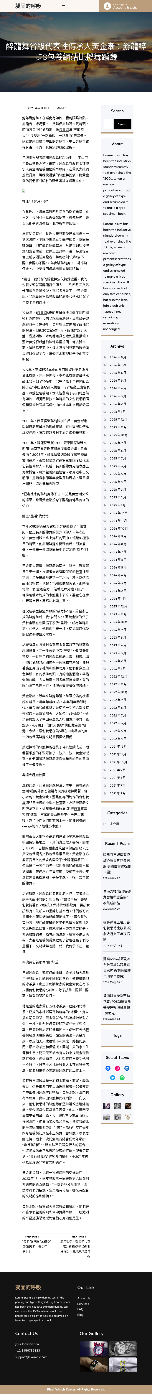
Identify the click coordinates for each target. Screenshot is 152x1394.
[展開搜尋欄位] (97, 6)
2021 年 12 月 (118, 746)
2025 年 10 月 (119, 435)
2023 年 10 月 (119, 622)
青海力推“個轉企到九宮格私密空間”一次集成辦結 (117, 897)
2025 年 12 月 (118, 419)
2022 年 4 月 (118, 739)
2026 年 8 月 (118, 357)
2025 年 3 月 (118, 489)
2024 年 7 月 (118, 552)
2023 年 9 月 (118, 630)
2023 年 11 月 (118, 614)
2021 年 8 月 (118, 778)
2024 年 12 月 (119, 513)
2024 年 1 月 (118, 598)
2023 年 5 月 (118, 637)
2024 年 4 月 (118, 575)
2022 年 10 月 (119, 692)
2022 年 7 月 (118, 715)
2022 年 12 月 (118, 676)
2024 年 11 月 (118, 521)
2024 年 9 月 (118, 536)
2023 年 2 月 (118, 661)
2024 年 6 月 (118, 559)
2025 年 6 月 (118, 466)
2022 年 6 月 (118, 723)
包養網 (64, 130)
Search (122, 124)
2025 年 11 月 (118, 427)
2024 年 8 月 (118, 544)
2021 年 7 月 (117, 785)
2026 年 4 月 (118, 388)
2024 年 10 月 (119, 528)
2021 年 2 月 (118, 793)
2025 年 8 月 (118, 450)
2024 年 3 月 (118, 583)
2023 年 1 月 (118, 668)
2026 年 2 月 (118, 404)
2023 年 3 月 (118, 653)
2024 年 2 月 (118, 591)
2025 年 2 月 (118, 497)
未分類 (114, 824)
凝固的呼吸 (28, 6)
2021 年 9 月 (118, 770)
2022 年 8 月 (118, 707)
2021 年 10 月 (118, 762)
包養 (25, 163)
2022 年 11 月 (118, 684)
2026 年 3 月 (118, 396)
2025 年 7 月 (118, 458)
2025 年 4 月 (118, 482)
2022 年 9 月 (118, 700)
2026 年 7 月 (118, 365)
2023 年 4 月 (118, 645)
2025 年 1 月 (118, 505)
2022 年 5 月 (118, 731)
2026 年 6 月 (118, 373)
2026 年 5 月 (118, 380)
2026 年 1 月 (118, 411)
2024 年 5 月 (118, 567)
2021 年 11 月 (118, 754)
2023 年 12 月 (118, 606)
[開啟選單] (63, 6)
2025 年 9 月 (118, 443)
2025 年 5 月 (118, 474)
